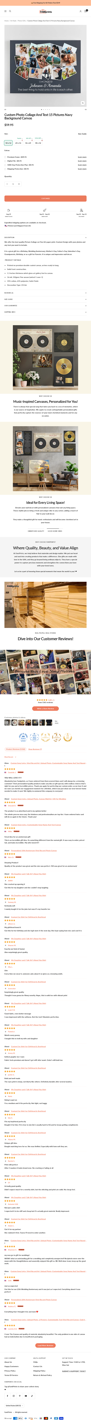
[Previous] (5, 109)
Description (9, 237)
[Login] (81, 11)
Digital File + (14, 161)
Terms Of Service (11, 1375)
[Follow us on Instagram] (14, 1396)
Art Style (13, 21)
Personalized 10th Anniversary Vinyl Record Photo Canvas (34, 850)
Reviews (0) (8, 293)
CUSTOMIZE (45, 198)
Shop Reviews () (35, 749)
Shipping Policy (39, 1371)
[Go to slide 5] (49, 109)
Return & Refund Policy (42, 1375)
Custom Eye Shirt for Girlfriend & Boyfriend (28, 917)
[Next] (86, 109)
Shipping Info (9, 312)
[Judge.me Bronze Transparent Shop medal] (56, 737)
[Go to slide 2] (43, 109)
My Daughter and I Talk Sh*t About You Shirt (28, 874)
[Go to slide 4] (47, 109)
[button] (44, 1404)
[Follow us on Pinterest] (20, 1396)
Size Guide (82, 134)
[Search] (10, 11)
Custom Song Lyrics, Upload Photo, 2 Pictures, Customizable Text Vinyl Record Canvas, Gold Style (49, 1320)
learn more (82, 157)
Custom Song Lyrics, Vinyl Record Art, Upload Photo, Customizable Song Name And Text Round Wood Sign (49, 763)
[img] (45, 700)
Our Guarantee (10, 305)
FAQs (35, 1362)
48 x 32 (38, 143)
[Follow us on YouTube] (26, 1396)
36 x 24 (28, 143)
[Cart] (85, 11)
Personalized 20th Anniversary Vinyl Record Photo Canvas (34, 1300)
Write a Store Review (45, 708)
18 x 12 (8, 143)
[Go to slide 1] (41, 109)
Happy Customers (11, 1366)
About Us (8, 1362)
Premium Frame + (17, 157)
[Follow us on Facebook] (7, 1396)
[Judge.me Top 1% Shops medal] (67, 737)
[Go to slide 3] (45, 109)
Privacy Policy (9, 1371)
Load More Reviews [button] (45, 1345)
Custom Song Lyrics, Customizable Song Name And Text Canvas (36, 825)
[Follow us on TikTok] (32, 1396)
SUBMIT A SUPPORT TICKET (74, 1371)
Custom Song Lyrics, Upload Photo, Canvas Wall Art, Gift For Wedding (38, 799)
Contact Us (37, 1366)
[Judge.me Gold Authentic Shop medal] (45, 737)
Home (6, 21)
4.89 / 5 (51, 700)
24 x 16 (18, 143)
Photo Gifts (22, 21)
